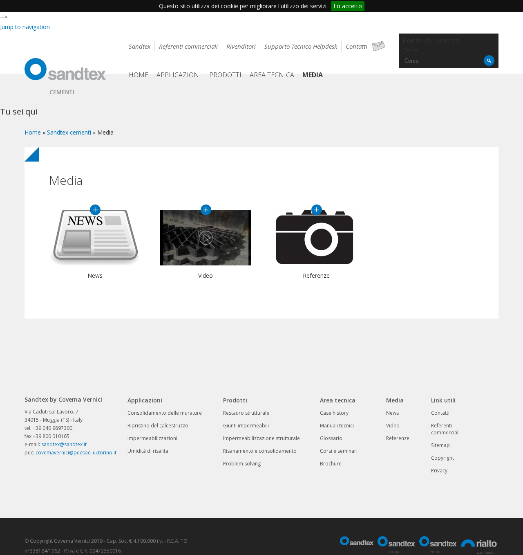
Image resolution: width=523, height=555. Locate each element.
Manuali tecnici (337, 425)
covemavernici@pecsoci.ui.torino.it (76, 452)
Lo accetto (347, 6)
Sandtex (139, 46)
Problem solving (242, 463)
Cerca (410, 50)
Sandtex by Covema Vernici (65, 77)
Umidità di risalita (147, 450)
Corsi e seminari (339, 450)
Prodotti (225, 74)
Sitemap (440, 445)
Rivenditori (241, 46)
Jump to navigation (25, 27)
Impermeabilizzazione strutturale (261, 438)
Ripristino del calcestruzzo (157, 425)
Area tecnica (272, 74)
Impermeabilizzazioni (152, 438)
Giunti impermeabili (246, 425)
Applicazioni (178, 74)
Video (206, 209)
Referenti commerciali (188, 46)
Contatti (356, 46)
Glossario (331, 438)
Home (138, 74)
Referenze (316, 209)
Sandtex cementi (69, 132)
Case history (334, 412)
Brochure (331, 463)
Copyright (442, 457)
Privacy (439, 470)
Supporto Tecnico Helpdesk (300, 46)
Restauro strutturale (246, 412)
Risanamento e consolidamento (260, 450)
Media (312, 74)
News (95, 209)
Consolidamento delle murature (164, 412)
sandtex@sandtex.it (64, 444)
